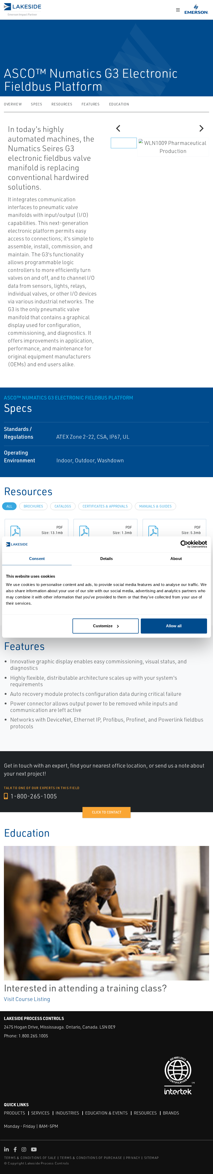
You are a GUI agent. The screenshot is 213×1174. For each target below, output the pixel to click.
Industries (67, 1113)
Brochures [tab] (33, 506)
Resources (61, 104)
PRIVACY (133, 1158)
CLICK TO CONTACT (106, 812)
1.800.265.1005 (33, 1035)
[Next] (201, 128)
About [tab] (176, 558)
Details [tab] (106, 558)
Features (90, 104)
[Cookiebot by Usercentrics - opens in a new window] (184, 544)
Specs (36, 104)
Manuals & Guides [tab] (155, 506)
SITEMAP (151, 1158)
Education (119, 104)
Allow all (174, 626)
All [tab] (9, 506)
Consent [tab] (37, 558)
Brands (171, 1113)
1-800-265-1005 (33, 796)
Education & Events (106, 1113)
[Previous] (118, 128)
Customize (102, 626)
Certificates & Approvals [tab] (105, 506)
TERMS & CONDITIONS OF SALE (30, 1158)
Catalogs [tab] (63, 506)
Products (14, 1113)
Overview (13, 104)
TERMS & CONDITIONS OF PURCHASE (91, 1158)
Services (40, 1113)
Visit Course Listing (27, 999)
